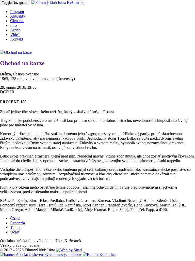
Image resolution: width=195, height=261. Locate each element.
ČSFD (15, 218)
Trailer (15, 227)
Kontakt (16, 39)
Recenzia (17, 223)
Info (13, 25)
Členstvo (17, 21)
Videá (15, 34)
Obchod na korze (22, 63)
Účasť (15, 232)
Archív (15, 30)
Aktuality (17, 16)
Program (17, 11)
